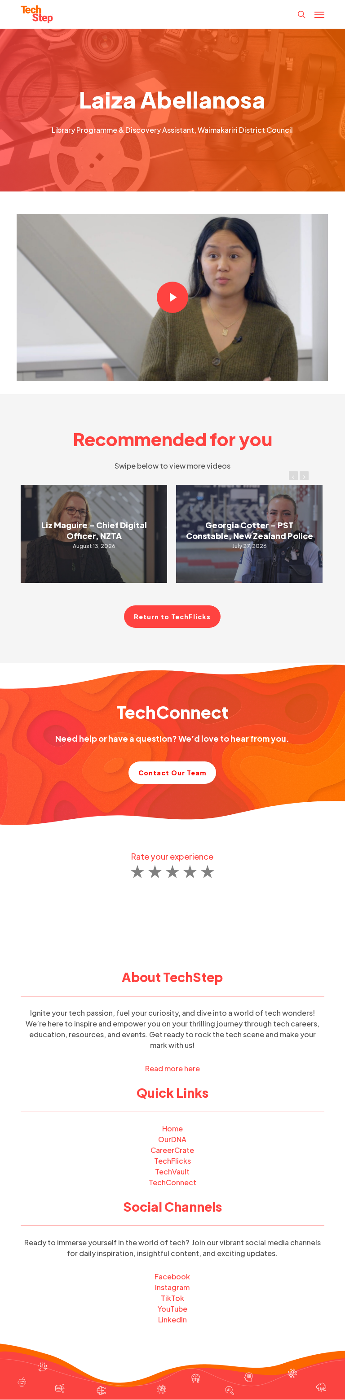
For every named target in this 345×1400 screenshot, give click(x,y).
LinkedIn (172, 1319)
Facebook (172, 1276)
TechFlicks (172, 1160)
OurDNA (172, 1139)
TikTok (172, 1298)
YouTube (172, 1308)
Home (172, 1128)
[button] (319, 14)
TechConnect (172, 1182)
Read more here (172, 1068)
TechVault (172, 1171)
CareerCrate (172, 1150)
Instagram (172, 1287)
